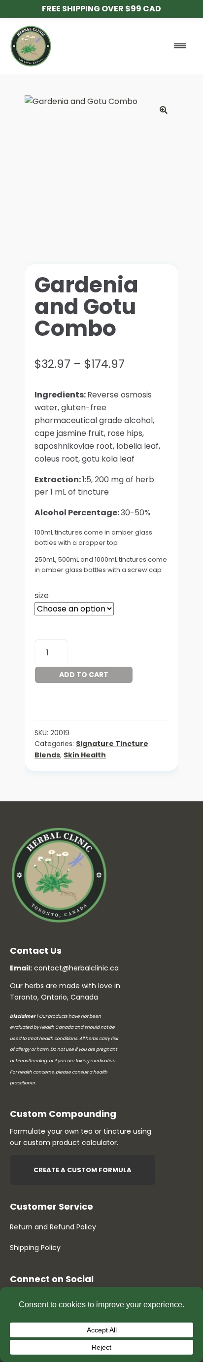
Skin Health (85, 755)
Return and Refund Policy (53, 1227)
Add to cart (83, 675)
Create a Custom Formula (83, 1170)
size (41, 595)
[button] (163, 110)
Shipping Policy (35, 1248)
